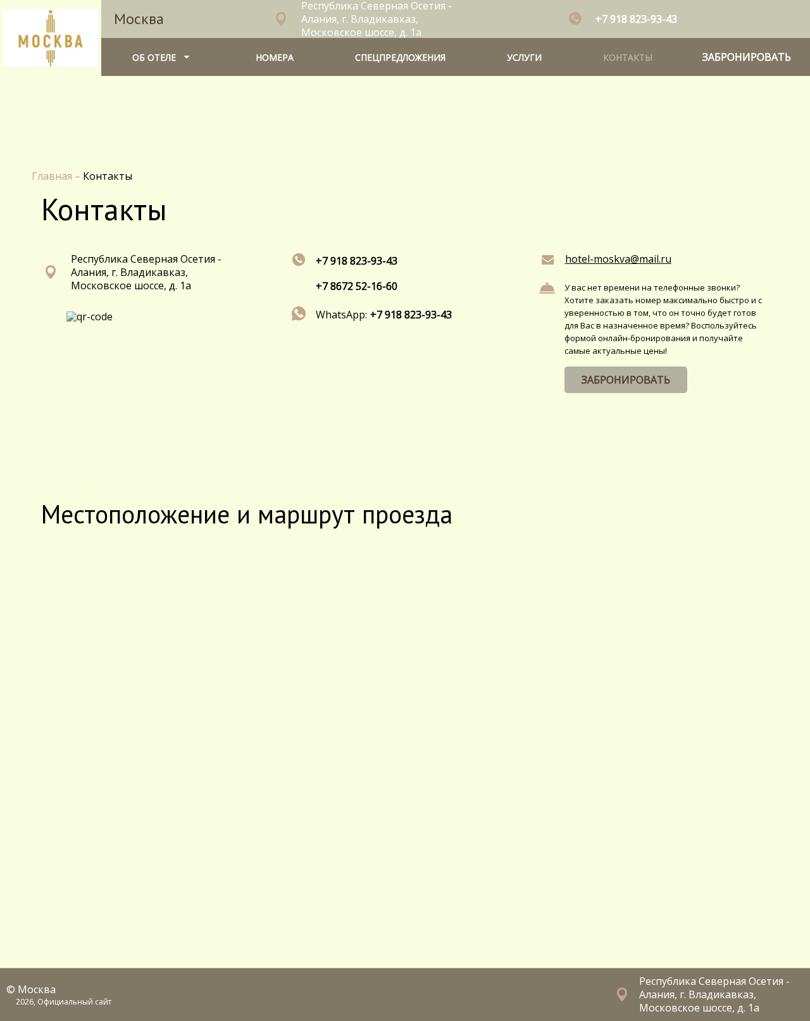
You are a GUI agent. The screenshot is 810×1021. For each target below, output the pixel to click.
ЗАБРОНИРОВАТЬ (626, 380)
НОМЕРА (275, 57)
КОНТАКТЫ (627, 57)
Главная (53, 176)
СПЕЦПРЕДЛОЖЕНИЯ (400, 57)
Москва (139, 18)
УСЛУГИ (524, 57)
